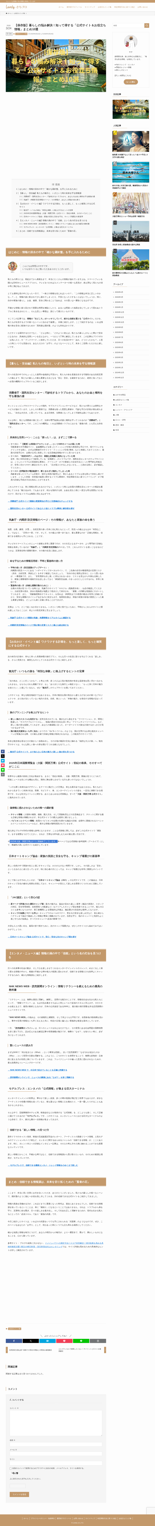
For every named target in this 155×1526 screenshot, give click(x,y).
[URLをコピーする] (98, 1341)
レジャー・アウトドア (123, 410)
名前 (12, 1440)
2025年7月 (119, 337)
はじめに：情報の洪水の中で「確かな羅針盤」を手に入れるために (48, 189)
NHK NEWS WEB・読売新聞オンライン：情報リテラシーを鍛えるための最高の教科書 (56, 224)
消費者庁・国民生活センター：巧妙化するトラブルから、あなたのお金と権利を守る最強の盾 (59, 196)
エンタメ (118, 405)
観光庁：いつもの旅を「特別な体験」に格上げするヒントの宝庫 (48, 210)
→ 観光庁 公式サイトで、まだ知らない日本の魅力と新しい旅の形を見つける (41, 752)
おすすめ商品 (120, 395)
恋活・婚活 (119, 425)
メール (13, 1450)
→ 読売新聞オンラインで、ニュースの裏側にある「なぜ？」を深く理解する (41, 1077)
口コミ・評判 (120, 420)
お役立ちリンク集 (21, 34)
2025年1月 (119, 368)
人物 (117, 415)
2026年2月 (119, 302)
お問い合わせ (78, 1518)
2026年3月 (119, 297)
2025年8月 (119, 332)
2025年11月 (119, 317)
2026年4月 (119, 292)
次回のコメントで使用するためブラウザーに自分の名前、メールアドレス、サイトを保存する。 (48, 1468)
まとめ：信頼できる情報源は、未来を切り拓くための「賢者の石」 (48, 231)
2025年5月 (119, 347)
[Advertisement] (56, 113)
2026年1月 (119, 307)
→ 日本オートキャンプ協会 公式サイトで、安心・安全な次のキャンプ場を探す (42, 937)
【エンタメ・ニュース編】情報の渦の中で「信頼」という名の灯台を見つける (53, 220)
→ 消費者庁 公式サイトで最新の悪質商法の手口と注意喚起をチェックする (40, 501)
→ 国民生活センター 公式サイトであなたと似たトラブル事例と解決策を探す (41, 508)
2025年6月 (119, 342)
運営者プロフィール (64, 1518)
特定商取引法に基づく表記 (106, 1518)
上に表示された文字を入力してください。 (26, 1479)
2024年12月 (119, 372)
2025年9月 (119, 327)
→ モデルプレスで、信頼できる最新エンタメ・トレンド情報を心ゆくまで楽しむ (43, 1165)
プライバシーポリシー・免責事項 (42, 1518)
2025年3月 (119, 357)
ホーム (26, 1518)
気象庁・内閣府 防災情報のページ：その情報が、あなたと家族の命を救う (52, 200)
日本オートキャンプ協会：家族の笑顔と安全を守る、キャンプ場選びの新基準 (53, 216)
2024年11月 (119, 378)
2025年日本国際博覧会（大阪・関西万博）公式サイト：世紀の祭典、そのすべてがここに (58, 213)
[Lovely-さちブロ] (16, 7)
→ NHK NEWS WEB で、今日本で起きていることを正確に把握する (37, 1070)
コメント (14, 1408)
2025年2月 (119, 362)
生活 (117, 430)
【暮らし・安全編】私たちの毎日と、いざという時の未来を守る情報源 (50, 193)
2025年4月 (119, 352)
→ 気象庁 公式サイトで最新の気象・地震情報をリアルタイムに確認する (39, 618)
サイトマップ (90, 1518)
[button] (14, 1341)
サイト (12, 1459)
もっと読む (130, 82)
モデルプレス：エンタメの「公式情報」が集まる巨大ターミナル (48, 227)
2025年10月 (119, 322)
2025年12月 (119, 312)
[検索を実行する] (146, 25)
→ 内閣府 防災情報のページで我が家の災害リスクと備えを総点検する (38, 625)
